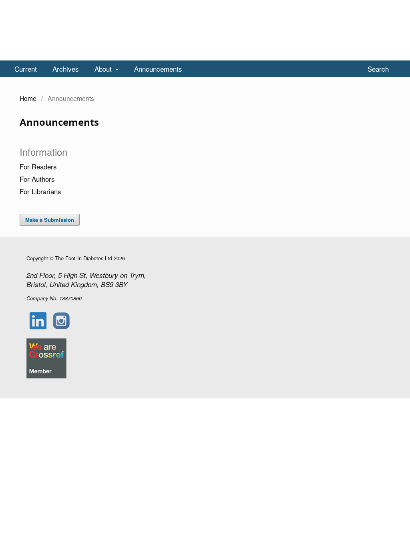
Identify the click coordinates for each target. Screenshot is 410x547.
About (104, 69)
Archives (65, 69)
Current (25, 69)
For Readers (38, 166)
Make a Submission (49, 219)
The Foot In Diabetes (65, 52)
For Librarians (40, 191)
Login (388, 6)
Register (358, 6)
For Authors (37, 179)
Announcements (158, 69)
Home (28, 98)
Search (377, 69)
